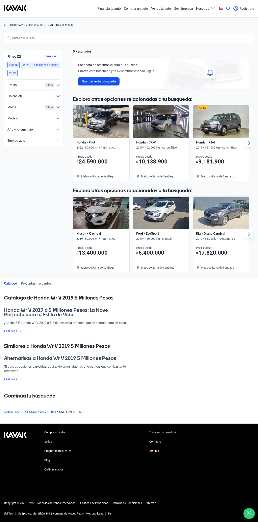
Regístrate (247, 9)
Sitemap (151, 503)
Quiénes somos (53, 469)
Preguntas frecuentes (36, 283)
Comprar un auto (136, 9)
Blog (47, 460)
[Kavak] (15, 8)
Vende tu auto (161, 9)
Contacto (155, 441)
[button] (13, 65)
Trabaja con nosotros (162, 432)
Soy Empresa (183, 9)
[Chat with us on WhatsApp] (249, 513)
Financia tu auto (109, 9)
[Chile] (221, 8)
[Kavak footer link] (15, 451)
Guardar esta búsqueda (99, 81)
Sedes (48, 441)
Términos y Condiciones (127, 503)
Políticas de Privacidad (94, 503)
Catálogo (10, 283)
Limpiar (50, 56)
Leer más (10, 331)
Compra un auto (54, 432)
